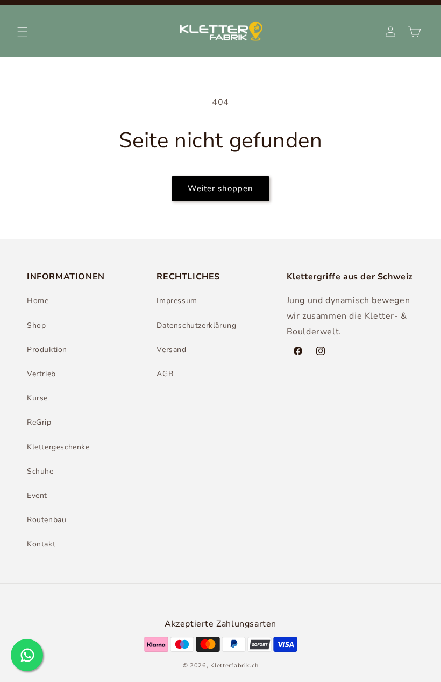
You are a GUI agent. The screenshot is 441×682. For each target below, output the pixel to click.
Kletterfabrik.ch (234, 666)
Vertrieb (41, 374)
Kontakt (41, 544)
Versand (171, 349)
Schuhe (40, 471)
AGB (165, 374)
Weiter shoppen (220, 188)
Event (37, 495)
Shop (36, 325)
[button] (22, 32)
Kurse (37, 398)
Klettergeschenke (58, 447)
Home (37, 301)
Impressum (177, 301)
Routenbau (46, 520)
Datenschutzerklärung (196, 325)
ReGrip (39, 422)
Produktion (47, 349)
